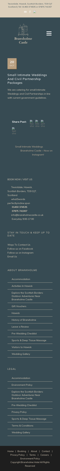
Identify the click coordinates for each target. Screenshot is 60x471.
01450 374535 (19, 206)
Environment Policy (22, 384)
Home (11, 451)
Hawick (16, 313)
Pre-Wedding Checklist (24, 333)
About (34, 451)
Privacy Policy (19, 411)
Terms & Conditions (22, 425)
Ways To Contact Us (19, 244)
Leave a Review (20, 326)
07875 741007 (19, 210)
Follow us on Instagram (21, 252)
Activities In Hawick (22, 285)
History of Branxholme (24, 319)
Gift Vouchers (19, 306)
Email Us (12, 256)
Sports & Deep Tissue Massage (29, 340)
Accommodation (21, 279)
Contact (46, 451)
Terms (33, 455)
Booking (22, 451)
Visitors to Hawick (22, 347)
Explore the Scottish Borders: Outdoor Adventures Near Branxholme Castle (27, 296)
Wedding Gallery (21, 353)
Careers (44, 455)
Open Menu (48, 33)
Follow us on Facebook (20, 248)
